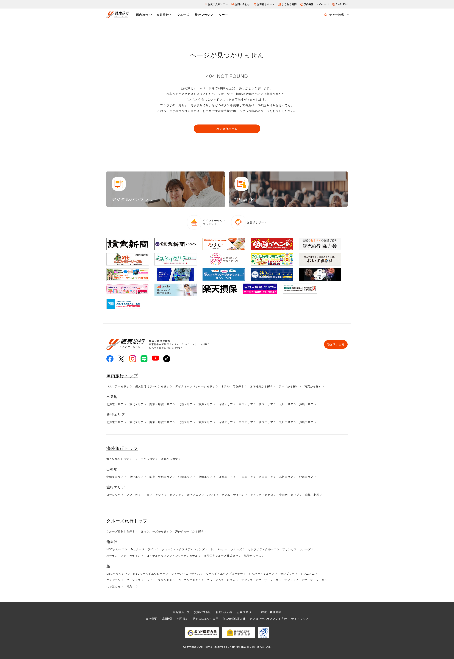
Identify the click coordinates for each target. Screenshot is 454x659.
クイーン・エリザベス (185, 573)
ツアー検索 (336, 14)
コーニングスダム (189, 580)
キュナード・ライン (143, 549)
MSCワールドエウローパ (149, 573)
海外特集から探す (117, 458)
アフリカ (132, 494)
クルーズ (183, 14)
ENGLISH (342, 4)
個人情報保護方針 (234, 618)
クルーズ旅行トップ (127, 520)
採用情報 (167, 618)
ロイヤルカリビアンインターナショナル (172, 555)
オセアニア (194, 494)
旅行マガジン (204, 14)
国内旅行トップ (122, 375)
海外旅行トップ (122, 448)
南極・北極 (312, 494)
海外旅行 (163, 14)
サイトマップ (299, 618)
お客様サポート (266, 4)
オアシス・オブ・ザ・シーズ (260, 580)
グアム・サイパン (233, 494)
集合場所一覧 (181, 612)
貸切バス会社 (202, 612)
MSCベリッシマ (116, 573)
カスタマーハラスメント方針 (268, 618)
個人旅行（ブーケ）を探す (152, 386)
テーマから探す (289, 386)
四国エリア (266, 404)
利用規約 (182, 618)
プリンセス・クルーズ (296, 549)
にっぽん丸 (113, 586)
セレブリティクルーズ (262, 549)
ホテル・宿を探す (232, 386)
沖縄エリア (306, 404)
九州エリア (286, 404)
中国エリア (246, 404)
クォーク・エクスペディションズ (183, 549)
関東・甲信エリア (161, 404)
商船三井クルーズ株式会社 (221, 555)
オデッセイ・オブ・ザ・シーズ (304, 580)
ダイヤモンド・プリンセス (123, 580)
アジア (159, 494)
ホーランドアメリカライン (123, 555)
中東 (147, 494)
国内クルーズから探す (155, 531)
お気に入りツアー (218, 4)
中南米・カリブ (289, 494)
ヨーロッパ (113, 494)
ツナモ (223, 14)
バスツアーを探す (117, 386)
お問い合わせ (242, 4)
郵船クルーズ (252, 555)
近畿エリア (226, 404)
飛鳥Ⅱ (131, 586)
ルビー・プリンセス (159, 580)
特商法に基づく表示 (205, 618)
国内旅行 (142, 14)
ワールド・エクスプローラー (224, 573)
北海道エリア (115, 404)
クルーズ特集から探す (120, 531)
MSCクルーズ (115, 549)
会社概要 (151, 618)
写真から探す (313, 386)
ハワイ (211, 494)
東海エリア (205, 404)
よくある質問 (289, 4)
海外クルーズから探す (189, 531)
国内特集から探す (261, 386)
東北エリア (136, 404)
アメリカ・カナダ (261, 494)
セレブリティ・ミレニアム (297, 573)
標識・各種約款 (271, 612)
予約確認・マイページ (316, 4)
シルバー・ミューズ (262, 573)
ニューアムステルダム (221, 580)
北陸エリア (185, 404)
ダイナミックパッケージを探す (195, 386)
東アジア (175, 494)
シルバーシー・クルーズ (226, 549)
